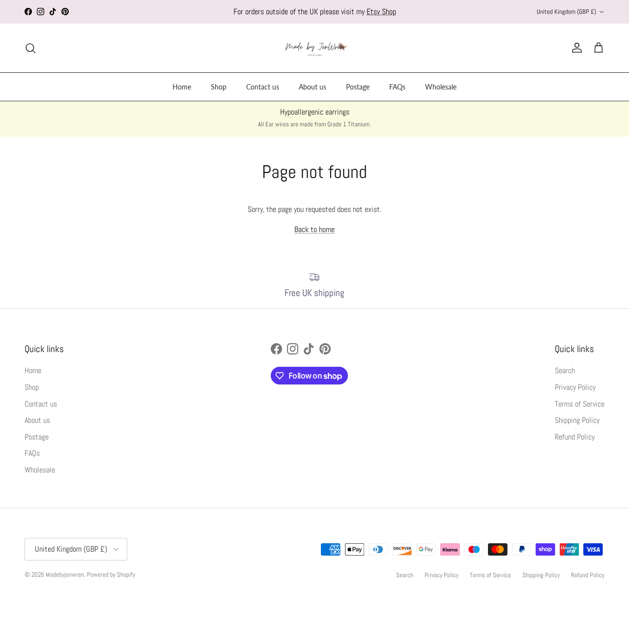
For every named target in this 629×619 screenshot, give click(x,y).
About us (312, 87)
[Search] (30, 48)
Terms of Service (579, 404)
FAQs (397, 87)
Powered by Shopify (111, 574)
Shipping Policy (577, 420)
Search (565, 370)
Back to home (314, 229)
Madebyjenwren (65, 574)
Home (181, 87)
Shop (219, 87)
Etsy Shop (381, 11)
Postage (358, 87)
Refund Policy (575, 437)
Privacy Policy (575, 387)
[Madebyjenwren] (315, 48)
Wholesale (441, 87)
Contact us (262, 87)
